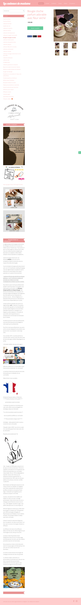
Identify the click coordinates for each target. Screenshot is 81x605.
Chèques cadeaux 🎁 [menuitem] (8, 99)
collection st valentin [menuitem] (7, 28)
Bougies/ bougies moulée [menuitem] (9, 37)
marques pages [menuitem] (6, 94)
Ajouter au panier (35, 28)
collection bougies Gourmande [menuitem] (10, 35)
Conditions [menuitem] (53, 3)
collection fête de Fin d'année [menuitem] (9, 47)
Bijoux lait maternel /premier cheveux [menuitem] (11, 67)
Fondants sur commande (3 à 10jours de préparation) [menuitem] (12, 74)
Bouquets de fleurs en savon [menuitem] (9, 82)
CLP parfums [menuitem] (72, 3)
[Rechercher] (24, 10)
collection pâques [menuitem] (7, 44)
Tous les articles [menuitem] (6, 19)
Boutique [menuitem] (41, 3)
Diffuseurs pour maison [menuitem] (8, 89)
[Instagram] (76, 601)
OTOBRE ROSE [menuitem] (6, 62)
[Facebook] (74, 601)
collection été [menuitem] (6, 60)
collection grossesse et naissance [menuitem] (10, 64)
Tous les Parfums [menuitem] (7, 21)
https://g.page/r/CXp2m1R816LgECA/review (13, 184)
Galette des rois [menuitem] (6, 26)
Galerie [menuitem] (65, 3)
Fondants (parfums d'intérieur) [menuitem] (10, 78)
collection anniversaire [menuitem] (8, 49)
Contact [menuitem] (60, 3)
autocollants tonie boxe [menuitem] (8, 96)
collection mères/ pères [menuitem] (8, 40)
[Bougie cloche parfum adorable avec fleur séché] (57, 46)
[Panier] (79, 152)
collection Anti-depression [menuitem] (9, 33)
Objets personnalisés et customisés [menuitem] (11, 85)
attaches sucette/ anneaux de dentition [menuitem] (12, 69)
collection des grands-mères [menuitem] (9, 42)
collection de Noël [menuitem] (7, 23)
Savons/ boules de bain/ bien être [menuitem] (10, 87)
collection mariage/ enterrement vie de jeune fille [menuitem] (12, 54)
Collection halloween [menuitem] (8, 57)
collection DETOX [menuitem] (7, 30)
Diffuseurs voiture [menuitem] (7, 92)
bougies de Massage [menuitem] (7, 71)
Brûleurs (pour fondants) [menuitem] (8, 80)
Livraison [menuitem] (47, 3)
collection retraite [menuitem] (7, 51)
